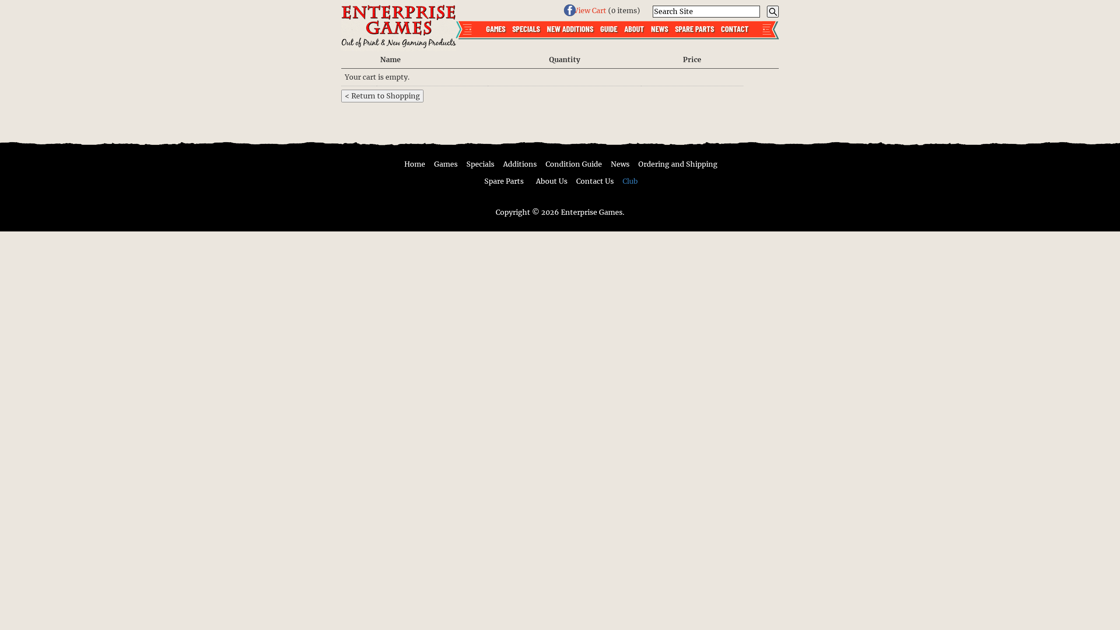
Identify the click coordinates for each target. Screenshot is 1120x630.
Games (495, 28)
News (659, 28)
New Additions (570, 28)
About (634, 28)
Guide (608, 28)
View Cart (590, 10)
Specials (526, 28)
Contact (735, 28)
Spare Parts (694, 28)
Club (630, 181)
